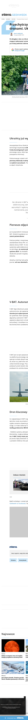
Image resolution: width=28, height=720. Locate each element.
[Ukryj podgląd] (25, 697)
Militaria (13, 19)
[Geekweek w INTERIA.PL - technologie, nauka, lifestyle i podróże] (19, 14)
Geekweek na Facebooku (18, 503)
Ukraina (13, 560)
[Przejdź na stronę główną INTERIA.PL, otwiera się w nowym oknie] (6, 14)
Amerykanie (22, 560)
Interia (3, 19)
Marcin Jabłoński (18, 33)
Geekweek (8, 19)
